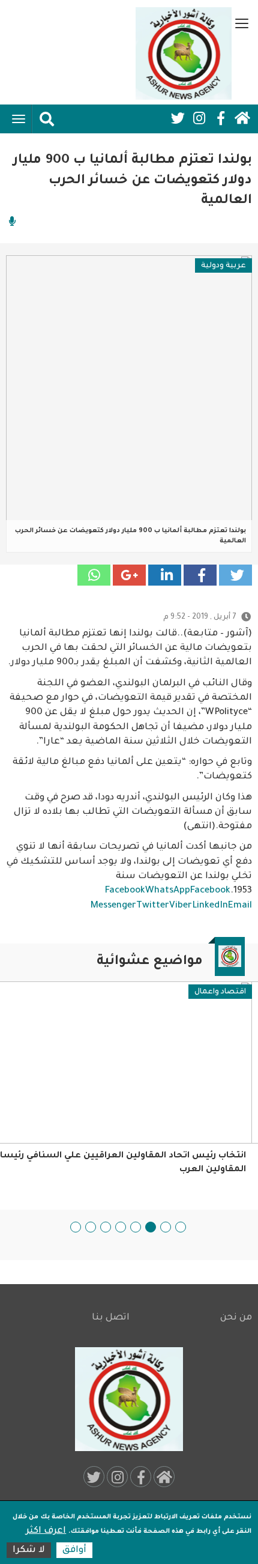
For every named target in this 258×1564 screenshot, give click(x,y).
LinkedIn (210, 906)
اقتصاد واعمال (220, 992)
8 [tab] (75, 1227)
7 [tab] (90, 1227)
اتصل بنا (111, 1318)
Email (240, 906)
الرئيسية (242, 118)
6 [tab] (105, 1227)
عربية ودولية (223, 266)
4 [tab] (135, 1227)
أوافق (74, 1550)
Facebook (220, 118)
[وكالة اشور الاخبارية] (184, 53)
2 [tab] (165, 1227)
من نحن (236, 1318)
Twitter (177, 118)
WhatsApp (167, 891)
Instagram (199, 118)
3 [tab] (150, 1227)
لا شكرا (29, 1550)
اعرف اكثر (46, 1531)
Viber (180, 906)
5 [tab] (120, 1227)
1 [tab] (180, 1227)
